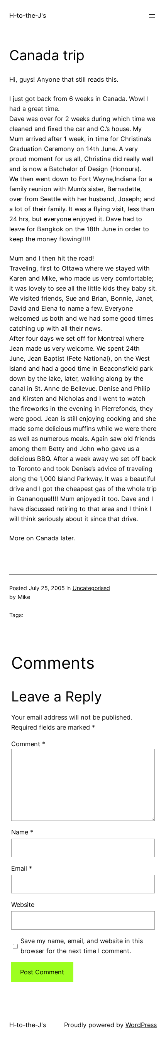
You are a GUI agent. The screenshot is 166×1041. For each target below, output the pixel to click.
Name (22, 832)
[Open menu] (152, 15)
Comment (28, 744)
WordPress (141, 1025)
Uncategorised (91, 588)
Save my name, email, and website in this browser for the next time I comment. (81, 946)
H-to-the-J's (27, 15)
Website (22, 904)
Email (21, 868)
